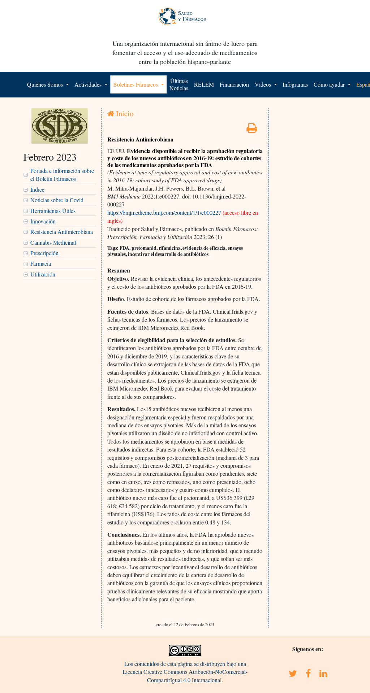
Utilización (42, 274)
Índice (37, 189)
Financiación (234, 84)
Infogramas (295, 84)
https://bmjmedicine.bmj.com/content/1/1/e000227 (165, 212)
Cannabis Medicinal (53, 242)
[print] (251, 130)
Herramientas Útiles (53, 210)
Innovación (43, 221)
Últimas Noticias (178, 84)
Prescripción (44, 253)
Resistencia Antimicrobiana (61, 231)
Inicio (123, 113)
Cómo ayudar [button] (330, 84)
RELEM (204, 84)
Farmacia (40, 263)
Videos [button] (263, 84)
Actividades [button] (88, 84)
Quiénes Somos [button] (45, 84)
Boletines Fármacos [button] (136, 84)
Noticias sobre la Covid (56, 200)
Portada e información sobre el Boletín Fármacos (62, 174)
